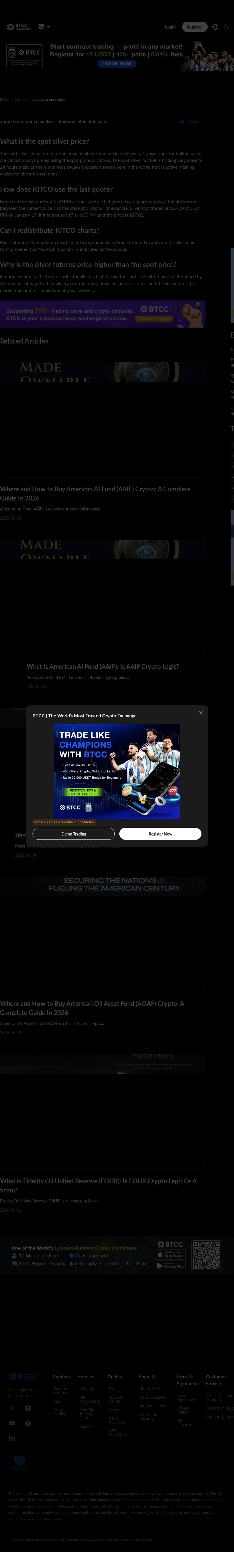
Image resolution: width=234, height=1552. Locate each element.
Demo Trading (64, 832)
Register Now (160, 833)
